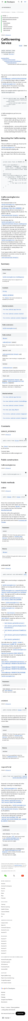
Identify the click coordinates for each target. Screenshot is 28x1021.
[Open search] (19, 2)
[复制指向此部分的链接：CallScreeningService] (17, 465)
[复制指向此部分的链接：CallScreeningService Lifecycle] (10, 200)
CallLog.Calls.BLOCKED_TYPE (10, 817)
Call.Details (15, 354)
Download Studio (5, 966)
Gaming (3, 904)
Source (3, 891)
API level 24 (8, 35)
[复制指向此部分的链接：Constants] (11, 426)
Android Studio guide (6, 959)
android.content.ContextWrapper (13, 61)
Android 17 (3, 938)
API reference (6, 7)
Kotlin (20, 45)
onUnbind (5, 367)
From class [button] (12, 309)
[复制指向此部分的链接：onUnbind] (9, 701)
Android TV (3, 932)
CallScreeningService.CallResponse (13, 277)
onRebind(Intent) (12, 756)
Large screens (4, 922)
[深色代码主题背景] (26, 97)
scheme (20, 642)
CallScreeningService (9, 84)
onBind (5, 342)
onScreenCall (7, 354)
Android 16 (3, 941)
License (8, 1007)
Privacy (3, 914)
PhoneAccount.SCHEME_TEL (9, 644)
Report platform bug (6, 975)
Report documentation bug (7, 978)
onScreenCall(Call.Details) (10, 215)
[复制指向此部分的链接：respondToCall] (12, 767)
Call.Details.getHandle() (12, 639)
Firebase (3, 997)
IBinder (5, 338)
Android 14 (3, 946)
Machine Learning (5, 906)
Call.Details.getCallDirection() (11, 598)
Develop (13, 12)
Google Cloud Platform (6, 999)
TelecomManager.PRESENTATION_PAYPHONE (13, 672)
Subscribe (20, 1013)
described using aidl (6, 510)
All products (4, 1002)
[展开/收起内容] (7, 16)
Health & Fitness (5, 909)
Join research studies (6, 982)
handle (15, 642)
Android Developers (5, 12)
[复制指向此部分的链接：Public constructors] (19, 460)
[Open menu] (2, 2)
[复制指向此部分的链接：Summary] (10, 264)
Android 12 (3, 950)
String (5, 291)
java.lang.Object (5, 58)
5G (2, 916)
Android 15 (3, 943)
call (13, 836)
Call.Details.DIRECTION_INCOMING (11, 599)
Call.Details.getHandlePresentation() (13, 661)
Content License (18, 865)
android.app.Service (12, 62)
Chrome (3, 994)
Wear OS (3, 925)
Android (3, 883)
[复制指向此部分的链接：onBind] (7, 488)
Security (3, 888)
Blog (2, 895)
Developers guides (5, 962)
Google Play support (6, 980)
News (2, 893)
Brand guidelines (15, 1007)
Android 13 (3, 948)
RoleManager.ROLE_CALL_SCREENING (12, 208)
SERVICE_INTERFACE (8, 295)
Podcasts (3, 898)
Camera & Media (5, 911)
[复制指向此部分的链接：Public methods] (16, 483)
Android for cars (5, 930)
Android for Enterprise (6, 886)
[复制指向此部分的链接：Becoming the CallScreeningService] (9, 141)
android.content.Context (9, 59)
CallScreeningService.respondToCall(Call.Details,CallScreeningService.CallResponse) (14, 592)
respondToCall (7, 379)
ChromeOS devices (5, 927)
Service (11, 54)
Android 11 (3, 953)
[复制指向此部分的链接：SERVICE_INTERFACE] (17, 431)
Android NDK (4, 969)
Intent (7, 298)
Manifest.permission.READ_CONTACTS (12, 653)
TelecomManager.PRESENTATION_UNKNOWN (13, 667)
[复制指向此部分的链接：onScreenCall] (11, 565)
